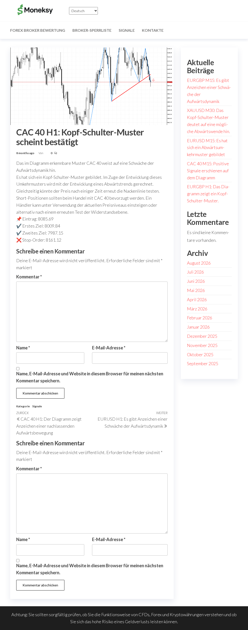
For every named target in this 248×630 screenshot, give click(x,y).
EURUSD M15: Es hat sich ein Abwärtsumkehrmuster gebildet (207, 147)
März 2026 (197, 308)
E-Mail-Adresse (108, 347)
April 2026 (197, 299)
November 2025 (202, 345)
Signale (127, 30)
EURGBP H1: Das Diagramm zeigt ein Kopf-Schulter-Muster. (208, 193)
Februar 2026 (199, 317)
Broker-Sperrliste (91, 30)
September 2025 (202, 363)
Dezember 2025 (202, 336)
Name (23, 347)
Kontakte (152, 30)
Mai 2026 (196, 290)
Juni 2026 (196, 281)
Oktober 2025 (200, 354)
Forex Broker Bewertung (37, 30)
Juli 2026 (195, 272)
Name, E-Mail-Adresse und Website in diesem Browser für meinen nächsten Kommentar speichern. (89, 377)
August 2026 (199, 263)
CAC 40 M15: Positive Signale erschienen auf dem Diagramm (208, 170)
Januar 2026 (198, 327)
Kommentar (29, 276)
